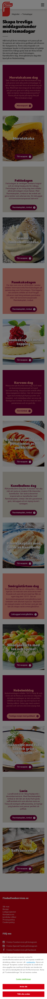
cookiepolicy (30, 962)
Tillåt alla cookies (23, 994)
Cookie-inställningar (23, 979)
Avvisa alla (23, 987)
